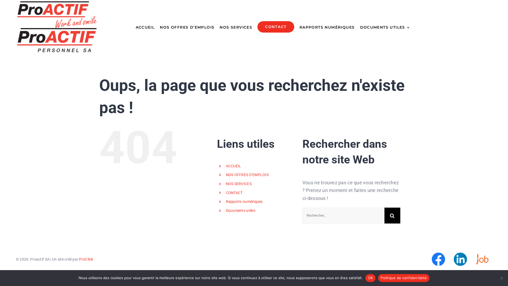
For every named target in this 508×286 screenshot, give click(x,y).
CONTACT (234, 193)
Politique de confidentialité (404, 278)
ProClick (86, 259)
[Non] (501, 278)
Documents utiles (240, 210)
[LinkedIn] (460, 255)
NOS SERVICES (239, 184)
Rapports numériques (244, 201)
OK (370, 278)
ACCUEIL (233, 166)
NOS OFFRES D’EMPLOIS (247, 175)
